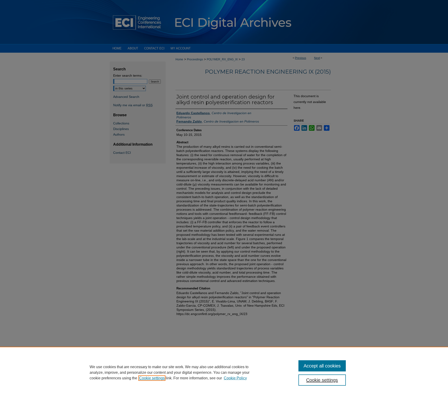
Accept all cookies (322, 365)
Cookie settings (152, 378)
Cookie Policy (235, 378)
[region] (224, 372)
